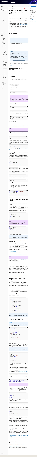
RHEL (11, 65)
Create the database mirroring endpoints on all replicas (33, 16)
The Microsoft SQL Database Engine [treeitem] (4, 17)
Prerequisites (31, 10)
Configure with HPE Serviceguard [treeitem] (5, 64)
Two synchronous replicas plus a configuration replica (16, 252)
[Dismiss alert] (35, 1)
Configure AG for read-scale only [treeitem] (5, 76)
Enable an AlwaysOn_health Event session (32, 12)
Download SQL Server (34, 6)
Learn (9, 8)
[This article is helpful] (34, 21)
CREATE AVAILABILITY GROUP (23, 259)
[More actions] (27, 8)
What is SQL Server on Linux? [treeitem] (4, 39)
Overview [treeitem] (3, 53)
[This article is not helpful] (35, 21)
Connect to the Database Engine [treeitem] (4, 19)
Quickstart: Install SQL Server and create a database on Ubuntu (17, 126)
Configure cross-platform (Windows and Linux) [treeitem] (5, 78)
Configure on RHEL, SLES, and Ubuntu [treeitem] (5, 69)
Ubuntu (12, 49)
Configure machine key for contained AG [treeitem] (5, 58)
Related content (17, 422)
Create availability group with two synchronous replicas (16, 276)
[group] (18, 374)
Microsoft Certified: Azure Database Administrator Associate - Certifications (16, 446)
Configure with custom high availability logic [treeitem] (5, 56)
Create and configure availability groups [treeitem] (5, 54)
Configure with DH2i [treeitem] (5, 62)
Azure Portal (29, 6)
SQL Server (13, 8)
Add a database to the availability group (32, 18)
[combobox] (4, 9)
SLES (11, 66)
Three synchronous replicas (13, 251)
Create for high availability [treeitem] (4, 61)
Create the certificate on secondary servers (32, 14)
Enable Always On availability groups (33, 11)
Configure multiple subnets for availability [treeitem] (5, 74)
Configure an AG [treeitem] (5, 68)
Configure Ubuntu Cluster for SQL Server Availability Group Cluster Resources (18, 438)
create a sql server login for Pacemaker (23, 371)
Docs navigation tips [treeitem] (3, 12)
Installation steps (32, 9)
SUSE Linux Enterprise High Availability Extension (19, 60)
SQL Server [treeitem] (2, 11)
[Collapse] (7, 8)
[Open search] (34, 5)
